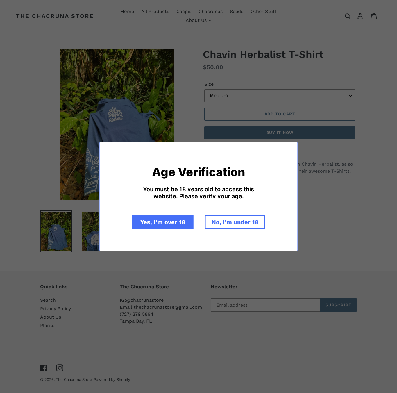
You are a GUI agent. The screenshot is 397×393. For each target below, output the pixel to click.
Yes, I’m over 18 (162, 222)
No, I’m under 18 (235, 222)
